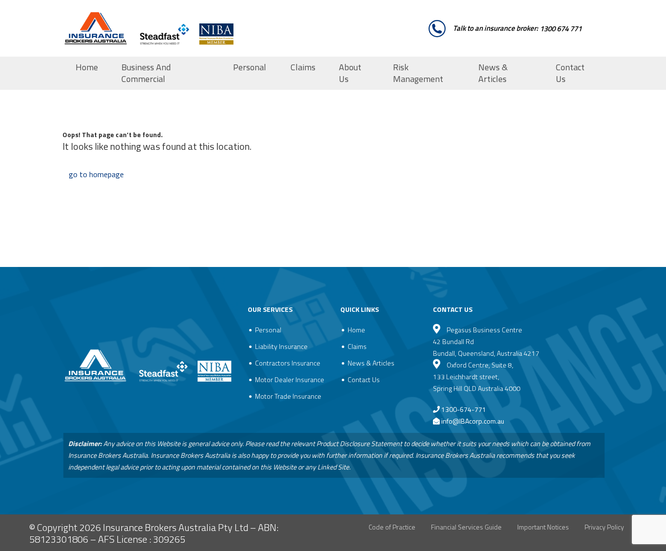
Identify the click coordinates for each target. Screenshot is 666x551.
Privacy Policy (604, 527)
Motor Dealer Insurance (289, 379)
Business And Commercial (146, 73)
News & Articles (493, 73)
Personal (249, 67)
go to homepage (96, 174)
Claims (303, 67)
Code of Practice (392, 527)
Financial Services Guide (466, 527)
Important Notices (543, 527)
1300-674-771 (463, 409)
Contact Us (570, 73)
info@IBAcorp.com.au (472, 421)
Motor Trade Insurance (288, 396)
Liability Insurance (281, 346)
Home (87, 67)
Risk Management (418, 73)
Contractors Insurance (287, 363)
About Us (350, 73)
